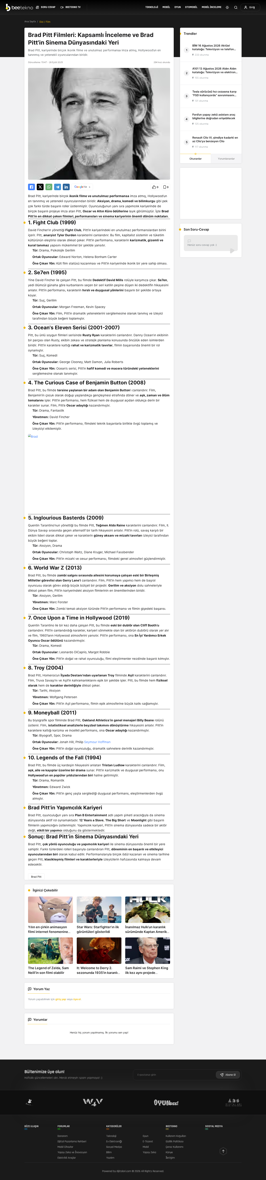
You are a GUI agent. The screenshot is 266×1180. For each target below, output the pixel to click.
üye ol (77, 999)
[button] (155, 187)
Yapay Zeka (149, 1152)
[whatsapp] (48, 187)
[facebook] (31, 187)
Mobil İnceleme (211, 7)
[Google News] (82, 187)
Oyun (177, 7)
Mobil (166, 7)
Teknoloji (151, 7)
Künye (169, 1152)
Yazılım (110, 1158)
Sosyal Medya (114, 1147)
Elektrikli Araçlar (67, 1158)
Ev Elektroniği (114, 1141)
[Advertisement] (211, 193)
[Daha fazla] (227, 7)
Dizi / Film (44, 21)
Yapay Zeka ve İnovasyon (72, 1152)
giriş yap (60, 999)
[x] (40, 187)
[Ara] (236, 7)
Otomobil (191, 7)
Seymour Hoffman (97, 742)
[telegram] (57, 187)
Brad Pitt (36, 876)
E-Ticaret (148, 1141)
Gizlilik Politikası (174, 1141)
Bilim (109, 1152)
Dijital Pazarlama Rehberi (72, 1141)
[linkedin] (66, 187)
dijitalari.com (124, 1171)
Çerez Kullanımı (174, 1147)
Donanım (63, 1136)
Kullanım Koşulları (176, 1136)
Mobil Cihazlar (65, 1147)
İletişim (170, 1158)
